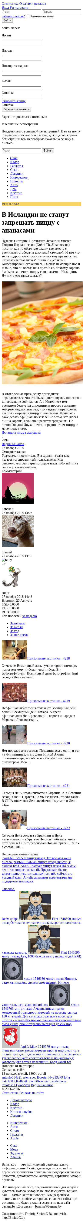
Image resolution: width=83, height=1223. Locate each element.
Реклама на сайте (31, 1093)
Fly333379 (55, 1077)
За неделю (17, 623)
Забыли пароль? (13, 16)
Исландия (9, 432)
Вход (5, 7)
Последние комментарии (20, 854)
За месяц (16, 627)
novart (45, 1081)
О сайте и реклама (32, 3)
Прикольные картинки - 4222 (48, 828)
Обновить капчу (14, 101)
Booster (42, 1077)
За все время (19, 635)
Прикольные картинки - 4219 (48, 701)
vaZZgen (24, 1085)
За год (14, 631)
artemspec (29, 1077)
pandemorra (58, 1081)
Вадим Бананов (13, 444)
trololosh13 (9, 1085)
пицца (21, 432)
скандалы (34, 432)
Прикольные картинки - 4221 (48, 785)
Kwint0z (34, 1081)
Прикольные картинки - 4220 (48, 743)
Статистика (10, 3)
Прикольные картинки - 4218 (48, 658)
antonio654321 (12, 1077)
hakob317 (8, 1081)
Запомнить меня (42, 16)
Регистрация (19, 7)
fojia (67, 1077)
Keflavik (22, 1081)
